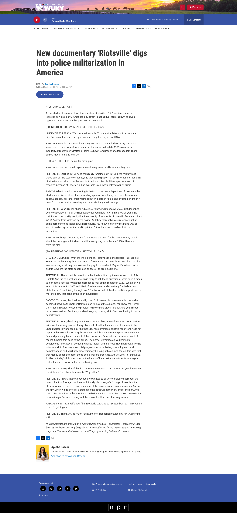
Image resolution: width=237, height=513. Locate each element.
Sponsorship (162, 28)
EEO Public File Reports (138, 490)
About (126, 28)
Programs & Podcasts (66, 28)
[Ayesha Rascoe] (42, 453)
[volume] (45, 20)
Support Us (142, 28)
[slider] (49, 19)
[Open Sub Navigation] (50, 28)
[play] (37, 19)
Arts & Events (109, 28)
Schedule (90, 28)
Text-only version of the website (142, 484)
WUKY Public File (99, 490)
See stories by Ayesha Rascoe (68, 456)
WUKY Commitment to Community (107, 484)
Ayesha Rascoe (52, 84)
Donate (196, 7)
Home (36, 28)
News (45, 28)
